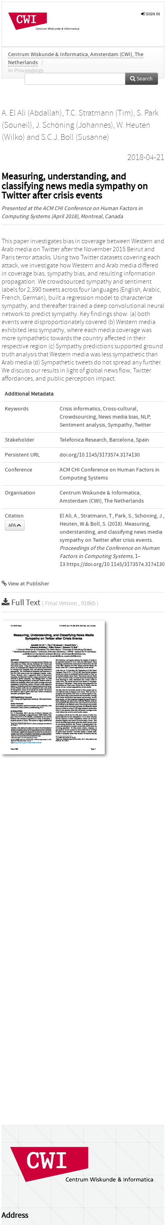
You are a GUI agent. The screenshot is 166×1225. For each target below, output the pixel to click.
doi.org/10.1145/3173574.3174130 (100, 455)
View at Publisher (28, 584)
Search (144, 79)
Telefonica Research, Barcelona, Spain (104, 440)
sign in (152, 14)
